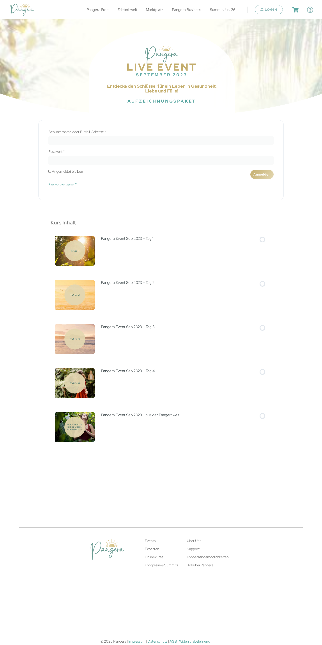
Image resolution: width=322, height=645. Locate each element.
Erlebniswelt (127, 9)
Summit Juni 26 (222, 9)
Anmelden (262, 174)
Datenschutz (157, 641)
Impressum (136, 641)
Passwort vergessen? (62, 184)
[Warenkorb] (295, 9)
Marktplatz (154, 9)
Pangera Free (98, 9)
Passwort (65, 151)
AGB (173, 641)
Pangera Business (186, 9)
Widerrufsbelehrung (194, 641)
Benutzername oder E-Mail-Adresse (86, 132)
